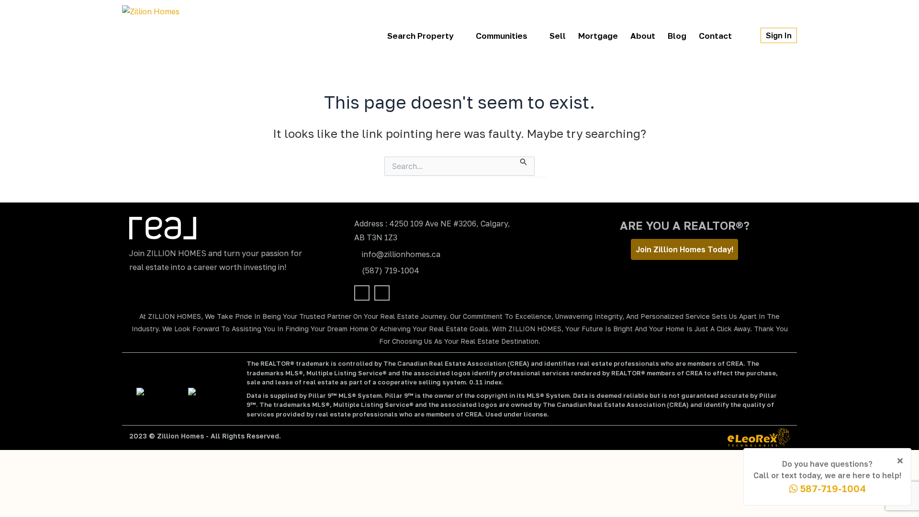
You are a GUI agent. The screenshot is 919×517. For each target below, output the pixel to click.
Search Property (420, 36)
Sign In (779, 35)
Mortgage (598, 36)
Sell (557, 36)
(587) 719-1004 (390, 270)
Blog (677, 36)
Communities (501, 36)
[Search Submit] (523, 161)
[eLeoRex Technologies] (759, 438)
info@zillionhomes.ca (401, 254)
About (642, 36)
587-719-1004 (832, 488)
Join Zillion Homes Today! (684, 249)
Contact (715, 36)
